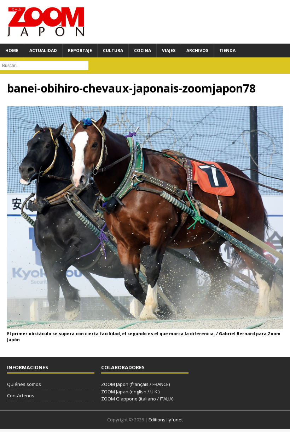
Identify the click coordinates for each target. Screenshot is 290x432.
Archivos (197, 50)
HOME (11, 50)
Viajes (168, 50)
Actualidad (43, 50)
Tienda (227, 50)
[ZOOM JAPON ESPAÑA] (46, 22)
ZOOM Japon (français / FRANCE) (135, 384)
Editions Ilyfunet (166, 419)
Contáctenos (20, 395)
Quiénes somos (24, 384)
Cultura (113, 50)
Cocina (142, 50)
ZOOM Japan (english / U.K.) (130, 391)
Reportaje (80, 50)
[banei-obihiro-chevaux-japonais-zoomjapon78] (145, 325)
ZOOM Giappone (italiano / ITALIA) (137, 398)
